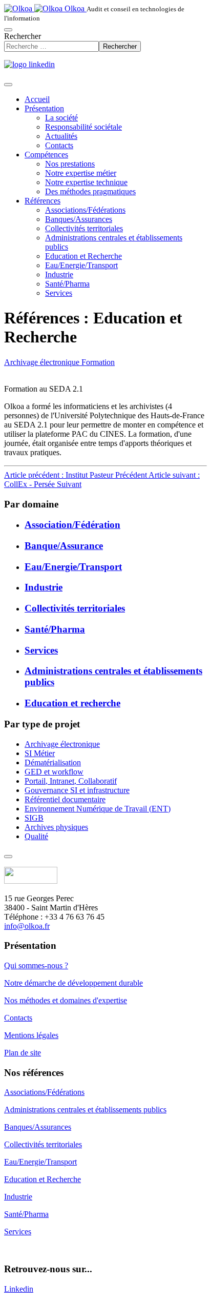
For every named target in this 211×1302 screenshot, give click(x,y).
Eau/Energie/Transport (81, 265)
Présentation (44, 108)
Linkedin (18, 1289)
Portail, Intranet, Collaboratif (71, 781)
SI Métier (40, 753)
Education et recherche (72, 703)
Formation (98, 362)
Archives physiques (56, 827)
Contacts (59, 145)
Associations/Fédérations (85, 210)
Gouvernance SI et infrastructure (77, 790)
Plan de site (22, 1052)
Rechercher (22, 36)
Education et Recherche (83, 256)
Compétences (46, 154)
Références (42, 200)
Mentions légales (31, 1035)
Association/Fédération (72, 524)
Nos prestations (70, 163)
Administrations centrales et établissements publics (85, 1109)
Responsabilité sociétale (83, 127)
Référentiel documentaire (65, 799)
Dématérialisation (53, 762)
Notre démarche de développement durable (73, 983)
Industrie (59, 274)
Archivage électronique (42, 362)
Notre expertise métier (80, 173)
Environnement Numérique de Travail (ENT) (98, 808)
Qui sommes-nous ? (36, 965)
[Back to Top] (8, 856)
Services (58, 293)
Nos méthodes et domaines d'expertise (65, 1000)
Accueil (37, 99)
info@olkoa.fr (27, 926)
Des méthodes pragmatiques (90, 191)
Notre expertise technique (86, 182)
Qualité (36, 836)
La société (61, 117)
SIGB (34, 817)
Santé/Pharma (67, 283)
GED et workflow (54, 771)
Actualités (61, 136)
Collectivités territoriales (84, 228)
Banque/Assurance (64, 545)
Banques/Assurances (78, 219)
